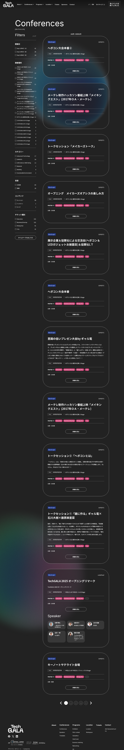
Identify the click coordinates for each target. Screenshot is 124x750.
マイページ (99, 4)
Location (89, 725)
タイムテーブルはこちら (25, 238)
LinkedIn (17, 736)
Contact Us (26, 748)
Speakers (62, 732)
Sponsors (64, 4)
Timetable (62, 735)
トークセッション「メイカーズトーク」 (72, 146)
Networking (76, 746)
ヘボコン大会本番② (60, 48)
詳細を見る (76, 71)
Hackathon (76, 735)
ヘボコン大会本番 (58, 291)
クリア (34, 36)
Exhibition (75, 729)
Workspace (89, 732)
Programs (76, 725)
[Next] (91, 703)
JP (89, 4)
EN (93, 4)
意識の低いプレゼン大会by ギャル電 (70, 338)
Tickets (99, 725)
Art (73, 749)
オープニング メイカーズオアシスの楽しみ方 (76, 193)
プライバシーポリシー (14, 748)
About (54, 725)
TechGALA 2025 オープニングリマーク (71, 581)
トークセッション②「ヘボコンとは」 (71, 456)
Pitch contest (76, 732)
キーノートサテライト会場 (64, 665)
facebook (9, 736)
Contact (108, 725)
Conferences (64, 725)
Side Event (76, 739)
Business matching (78, 742)
